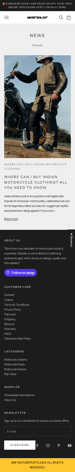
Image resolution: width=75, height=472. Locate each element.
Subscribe (19, 445)
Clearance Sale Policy (17, 338)
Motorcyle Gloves (15, 369)
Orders (8, 300)
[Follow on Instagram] (48, 445)
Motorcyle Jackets (15, 359)
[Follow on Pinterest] (59, 445)
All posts (37, 45)
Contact (9, 295)
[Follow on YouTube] (70, 445)
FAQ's (7, 334)
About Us (10, 400)
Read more (11, 219)
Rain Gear (10, 374)
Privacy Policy (12, 309)
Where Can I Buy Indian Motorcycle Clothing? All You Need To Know (36, 182)
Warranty (10, 329)
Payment (10, 314)
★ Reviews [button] (71, 240)
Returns (9, 324)
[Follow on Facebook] (37, 445)
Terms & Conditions (16, 305)
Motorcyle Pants (14, 364)
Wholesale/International (19, 395)
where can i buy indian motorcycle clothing (35, 166)
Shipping (9, 319)
